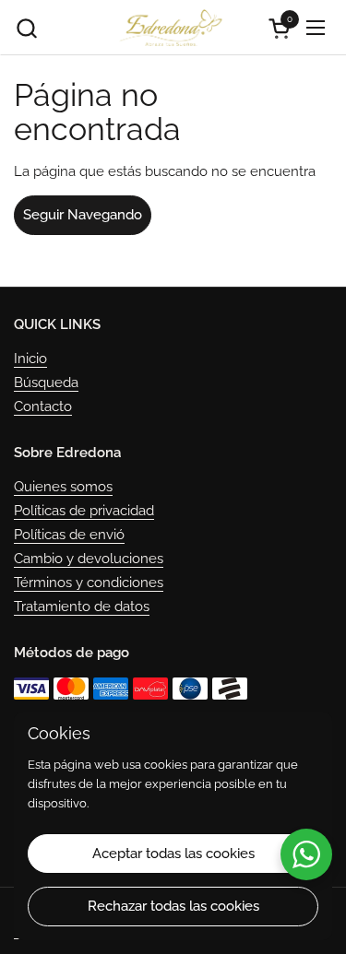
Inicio (30, 358)
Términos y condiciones (88, 582)
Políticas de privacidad (84, 510)
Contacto (43, 406)
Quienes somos (63, 486)
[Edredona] (170, 27)
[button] (26, 28)
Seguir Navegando (82, 214)
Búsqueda (46, 382)
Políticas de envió (69, 534)
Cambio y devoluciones (88, 558)
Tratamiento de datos (81, 606)
